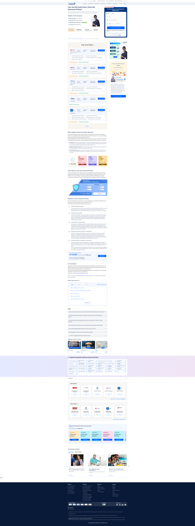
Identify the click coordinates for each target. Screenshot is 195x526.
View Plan (102, 255)
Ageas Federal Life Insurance (86, 391)
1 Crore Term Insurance (73, 435)
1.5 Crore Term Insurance (110, 368)
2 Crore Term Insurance (82, 366)
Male (108, 13)
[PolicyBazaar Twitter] (120, 505)
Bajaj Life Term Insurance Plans (108, 412)
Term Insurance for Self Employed (72, 368)
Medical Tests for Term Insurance (120, 366)
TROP (97, 350)
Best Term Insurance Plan (82, 361)
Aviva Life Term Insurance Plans (86, 412)
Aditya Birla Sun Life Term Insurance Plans (74, 412)
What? (72, 284)
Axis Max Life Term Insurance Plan (97, 412)
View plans (74, 439)
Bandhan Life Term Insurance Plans (120, 412)
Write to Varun (118, 96)
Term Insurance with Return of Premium (81, 363)
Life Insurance (84, 350)
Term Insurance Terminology (110, 366)
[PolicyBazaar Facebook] (117, 505)
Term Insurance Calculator (119, 361)
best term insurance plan (80, 273)
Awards (99, 490)
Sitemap (113, 487)
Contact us (114, 493)
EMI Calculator (110, 371)
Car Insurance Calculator (87, 498)
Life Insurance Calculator (119, 363)
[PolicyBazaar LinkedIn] (123, 505)
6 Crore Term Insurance (117, 435)
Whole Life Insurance (91, 363)
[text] (122, 69)
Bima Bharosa (72, 509)
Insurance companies (101, 488)
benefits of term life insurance (86, 275)
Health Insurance (72, 491)
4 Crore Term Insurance (95, 435)
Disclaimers (71, 378)
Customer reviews (100, 487)
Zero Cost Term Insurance (119, 368)
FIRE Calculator (100, 371)
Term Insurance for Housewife (91, 366)
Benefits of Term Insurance (100, 366)
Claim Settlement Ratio (82, 368)
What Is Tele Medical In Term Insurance (77, 287)
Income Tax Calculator (86, 488)
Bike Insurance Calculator (87, 500)
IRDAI (68, 509)
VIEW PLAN (82, 164)
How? (79, 284)
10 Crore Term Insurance (90, 368)
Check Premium (101, 50)
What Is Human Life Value (75, 296)
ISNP (113, 491)
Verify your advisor (115, 494)
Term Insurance (73, 38)
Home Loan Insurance (82, 371)
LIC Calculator (71, 373)
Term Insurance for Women (91, 361)
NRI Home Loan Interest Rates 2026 (116, 469)
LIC (117, 371)
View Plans (99, 193)
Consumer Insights (101, 491)
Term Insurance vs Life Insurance (101, 363)
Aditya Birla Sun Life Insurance (74, 391)
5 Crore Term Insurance (72, 366)
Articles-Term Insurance (79, 38)
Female (113, 13)
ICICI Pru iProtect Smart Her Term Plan (76, 469)
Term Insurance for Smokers (100, 368)
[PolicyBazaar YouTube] (125, 505)
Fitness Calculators (87, 487)
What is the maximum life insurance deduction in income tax (81, 290)
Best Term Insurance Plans (120, 419)
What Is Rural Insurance (75, 293)
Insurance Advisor (71, 371)
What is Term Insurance (111, 363)
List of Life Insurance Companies (119, 398)
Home (69, 38)
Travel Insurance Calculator (87, 497)
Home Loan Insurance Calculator (91, 371)
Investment (71, 490)
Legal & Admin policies (116, 490)
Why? (86, 284)
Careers (113, 488)
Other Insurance (71, 493)
